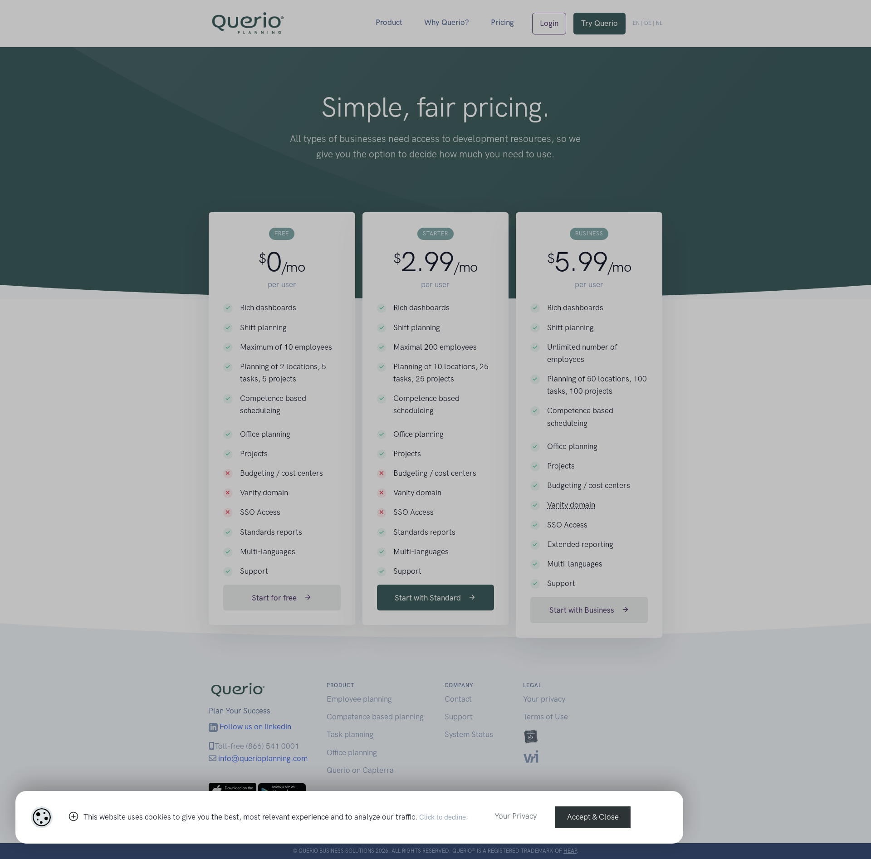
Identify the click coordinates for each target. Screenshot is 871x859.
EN (636, 23)
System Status (469, 734)
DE (647, 23)
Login (549, 23)
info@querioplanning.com (263, 758)
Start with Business (582, 610)
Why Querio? (446, 22)
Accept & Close (593, 816)
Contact (458, 698)
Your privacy (544, 698)
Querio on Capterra (360, 770)
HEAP (570, 851)
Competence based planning (375, 716)
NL (659, 23)
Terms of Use (545, 716)
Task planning (350, 734)
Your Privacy (515, 815)
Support (459, 716)
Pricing (502, 22)
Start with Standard (429, 597)
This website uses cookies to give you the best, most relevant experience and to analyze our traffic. (275, 816)
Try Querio (599, 23)
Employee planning (359, 698)
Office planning (352, 752)
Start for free (275, 597)
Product (389, 22)
